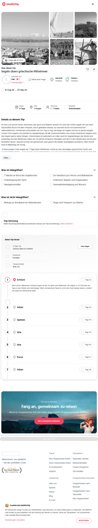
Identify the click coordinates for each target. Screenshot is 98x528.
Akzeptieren (84, 520)
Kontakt (52, 500)
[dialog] (49, 513)
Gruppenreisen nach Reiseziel (81, 485)
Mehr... (6, 158)
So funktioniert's (55, 467)
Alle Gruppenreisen (81, 498)
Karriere (52, 487)
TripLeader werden (81, 458)
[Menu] (93, 4)
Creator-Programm (80, 467)
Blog (51, 496)
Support (52, 471)
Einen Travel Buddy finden (60, 463)
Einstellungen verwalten (15, 520)
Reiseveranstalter (80, 463)
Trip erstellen (78, 471)
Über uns (53, 483)
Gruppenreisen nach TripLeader (81, 492)
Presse (51, 492)
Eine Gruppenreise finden (59, 458)
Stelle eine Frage (39, 79)
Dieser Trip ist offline (49, 439)
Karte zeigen (85, 246)
